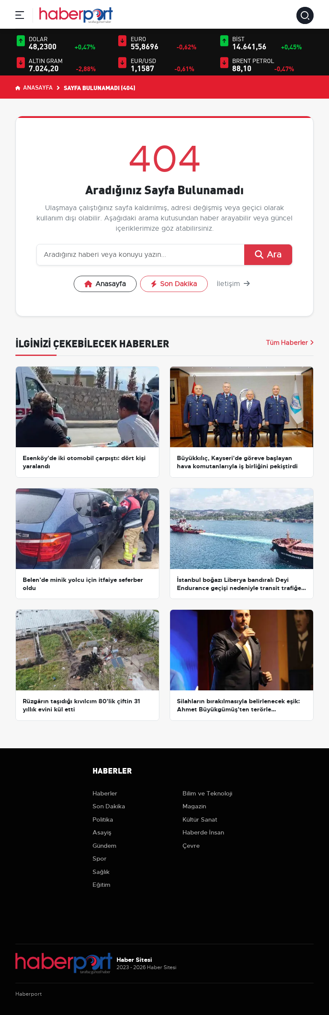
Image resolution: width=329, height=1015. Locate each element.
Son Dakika (178, 284)
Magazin (194, 806)
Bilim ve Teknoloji (207, 793)
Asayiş (102, 832)
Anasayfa (37, 87)
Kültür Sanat (199, 819)
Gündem (105, 845)
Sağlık (101, 872)
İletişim (229, 284)
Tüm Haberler (287, 342)
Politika (103, 819)
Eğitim (102, 885)
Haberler (105, 793)
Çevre (191, 845)
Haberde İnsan (203, 832)
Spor (100, 858)
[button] (19, 16)
